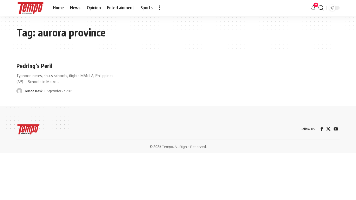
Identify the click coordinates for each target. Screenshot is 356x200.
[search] (321, 8)
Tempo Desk (33, 91)
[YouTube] (336, 129)
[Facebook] (321, 129)
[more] (159, 8)
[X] (328, 129)
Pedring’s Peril (34, 65)
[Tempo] (30, 8)
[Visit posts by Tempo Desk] (19, 91)
